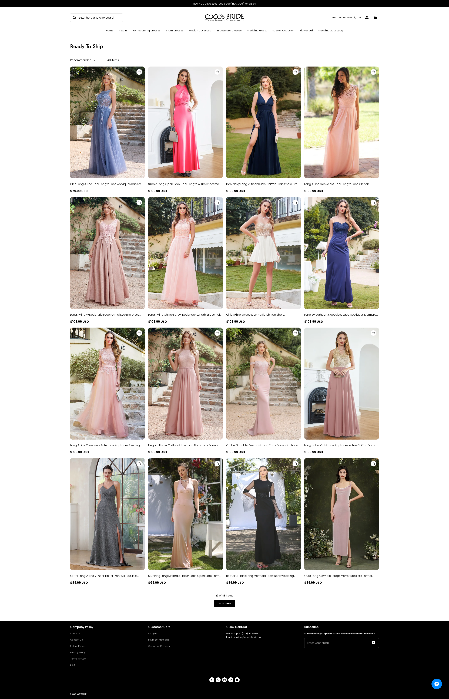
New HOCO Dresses (205, 3)
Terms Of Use (78, 658)
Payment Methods (158, 639)
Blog (72, 665)
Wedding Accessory (330, 30)
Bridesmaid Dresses (229, 30)
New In (123, 30)
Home (109, 30)
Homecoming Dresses (146, 30)
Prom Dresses (174, 30)
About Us (75, 633)
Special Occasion (283, 30)
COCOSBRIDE (82, 694)
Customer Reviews (159, 646)
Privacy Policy (77, 652)
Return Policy (77, 646)
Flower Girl (306, 30)
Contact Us (76, 639)
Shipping (153, 633)
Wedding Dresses (200, 30)
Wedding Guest (257, 30)
